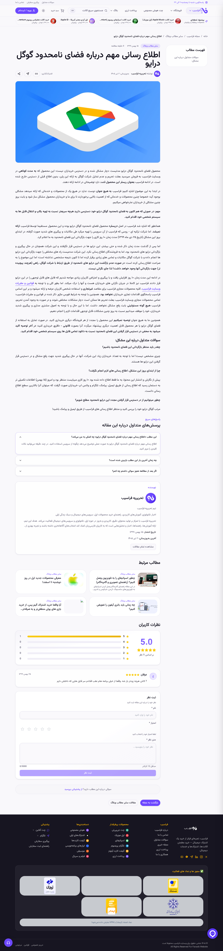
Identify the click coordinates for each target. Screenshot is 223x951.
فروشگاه (178, 11)
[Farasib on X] (206, 856)
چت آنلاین (40, 830)
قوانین (26, 945)
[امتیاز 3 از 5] (36, 729)
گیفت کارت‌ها (78, 840)
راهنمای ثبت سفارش (39, 846)
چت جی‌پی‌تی (118, 830)
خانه (205, 36)
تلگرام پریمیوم (117, 846)
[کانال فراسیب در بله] (186, 856)
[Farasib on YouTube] (181, 856)
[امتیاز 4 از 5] (42, 729)
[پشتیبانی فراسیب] (8, 942)
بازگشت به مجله (150, 803)
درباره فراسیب (161, 830)
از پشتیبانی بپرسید (73, 789)
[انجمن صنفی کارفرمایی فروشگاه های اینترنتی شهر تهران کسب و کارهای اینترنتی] (173, 906)
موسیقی (81, 851)
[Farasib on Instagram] (201, 856)
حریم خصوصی (37, 945)
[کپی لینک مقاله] (36, 74)
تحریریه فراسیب (138, 74)
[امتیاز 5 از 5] (49, 729)
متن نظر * (151, 740)
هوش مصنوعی (77, 830)
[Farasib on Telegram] (191, 856)
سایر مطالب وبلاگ (174, 36)
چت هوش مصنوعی (153, 11)
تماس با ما (19, 2)
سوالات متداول (48, 2)
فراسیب (196, 10)
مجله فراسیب (193, 36)
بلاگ (115, 11)
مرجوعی (18, 945)
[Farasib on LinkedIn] (196, 856)
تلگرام (42, 836)
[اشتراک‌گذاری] (19, 74)
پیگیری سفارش (33, 2)
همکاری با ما (162, 855)
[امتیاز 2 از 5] (29, 729)
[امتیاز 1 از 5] (22, 729)
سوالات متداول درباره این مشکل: (186, 59)
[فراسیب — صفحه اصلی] (204, 10)
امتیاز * (152, 723)
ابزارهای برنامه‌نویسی (75, 846)
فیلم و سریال (78, 856)
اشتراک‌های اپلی (77, 835)
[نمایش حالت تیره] (43, 10)
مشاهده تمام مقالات (143, 547)
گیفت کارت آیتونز (116, 851)
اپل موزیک (119, 835)
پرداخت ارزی (131, 11)
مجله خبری (162, 845)
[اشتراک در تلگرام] (27, 74)
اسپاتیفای (119, 840)
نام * (153, 708)
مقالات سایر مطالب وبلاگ (123, 803)
